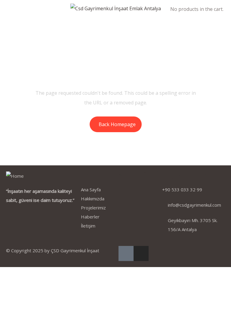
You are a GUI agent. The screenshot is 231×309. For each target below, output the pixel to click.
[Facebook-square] (126, 253)
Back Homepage (117, 124)
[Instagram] (141, 253)
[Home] (15, 175)
